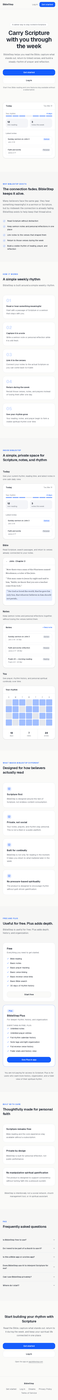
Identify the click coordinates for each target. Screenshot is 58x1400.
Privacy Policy (45, 1389)
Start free (29, 994)
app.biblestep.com (36, 1362)
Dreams (32, 1389)
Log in (35, 4)
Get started (47, 4)
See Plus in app (29, 1059)
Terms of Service (29, 1393)
